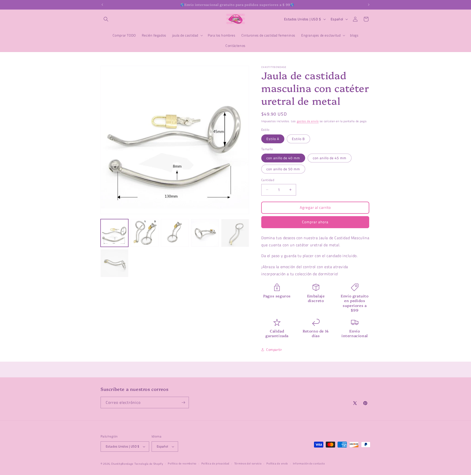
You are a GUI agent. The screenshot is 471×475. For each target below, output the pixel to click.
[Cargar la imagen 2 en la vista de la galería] (144, 233)
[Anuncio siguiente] (368, 4)
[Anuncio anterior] (102, 4)
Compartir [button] (274, 349)
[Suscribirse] (183, 402)
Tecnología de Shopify (148, 464)
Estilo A (272, 138)
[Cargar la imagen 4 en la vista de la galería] (205, 233)
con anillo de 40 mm (283, 157)
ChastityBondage (122, 464)
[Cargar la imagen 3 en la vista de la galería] (175, 233)
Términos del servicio (248, 463)
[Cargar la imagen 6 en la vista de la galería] (114, 263)
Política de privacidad (215, 463)
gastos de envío (308, 121)
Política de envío (277, 463)
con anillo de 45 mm (329, 157)
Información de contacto (309, 463)
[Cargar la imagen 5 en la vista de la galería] (235, 233)
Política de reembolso (182, 463)
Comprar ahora (315, 222)
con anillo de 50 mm (283, 169)
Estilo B (298, 138)
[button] (106, 19)
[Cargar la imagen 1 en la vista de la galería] (114, 233)
